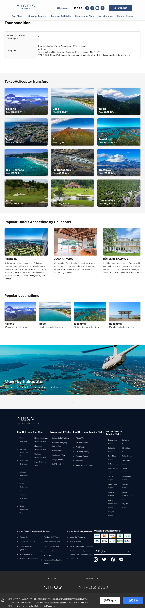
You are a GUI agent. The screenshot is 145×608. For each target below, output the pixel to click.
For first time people (27, 542)
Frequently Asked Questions (26, 548)
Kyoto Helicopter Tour (24, 509)
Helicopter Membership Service (53, 562)
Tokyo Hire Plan (58, 459)
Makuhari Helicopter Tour (24, 498)
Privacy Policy (75, 542)
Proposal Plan (57, 450)
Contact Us (24, 537)
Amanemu (79, 461)
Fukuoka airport (111, 449)
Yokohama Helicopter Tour (24, 464)
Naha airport (113, 464)
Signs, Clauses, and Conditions (81, 546)
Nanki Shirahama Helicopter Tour (41, 439)
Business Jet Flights (61, 16)
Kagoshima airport (112, 441)
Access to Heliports (27, 554)
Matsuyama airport (112, 486)
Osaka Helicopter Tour (24, 486)
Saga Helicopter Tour (40, 463)
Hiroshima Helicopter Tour (40, 447)
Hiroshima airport (112, 457)
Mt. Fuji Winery (82, 442)
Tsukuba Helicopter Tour (40, 455)
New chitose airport (113, 470)
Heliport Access (125, 16)
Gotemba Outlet (82, 456)
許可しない (110, 600)
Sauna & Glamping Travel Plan (59, 444)
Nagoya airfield (111, 494)
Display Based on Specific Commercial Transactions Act (81, 552)
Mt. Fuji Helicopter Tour (24, 452)
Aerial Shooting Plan (52, 542)
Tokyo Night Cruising (60, 438)
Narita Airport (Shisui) (84, 465)
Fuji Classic (80, 447)
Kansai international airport (113, 503)
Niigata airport (111, 513)
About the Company (77, 537)
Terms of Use (74, 559)
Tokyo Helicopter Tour (24, 441)
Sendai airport (110, 478)
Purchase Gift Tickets (52, 537)
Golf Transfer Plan (59, 464)
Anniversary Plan (58, 455)
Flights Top (80, 438)
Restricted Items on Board (29, 559)
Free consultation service (53, 551)
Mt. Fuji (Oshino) (82, 452)
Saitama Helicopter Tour (24, 475)
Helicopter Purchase (51, 546)
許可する (133, 600)
